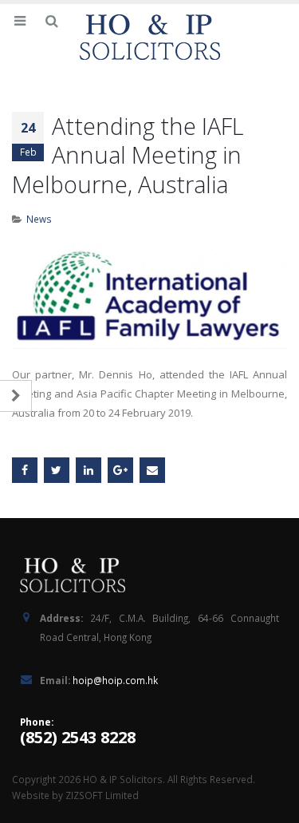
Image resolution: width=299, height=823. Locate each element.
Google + (120, 470)
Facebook (24, 470)
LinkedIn (88, 470)
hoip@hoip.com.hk (115, 680)
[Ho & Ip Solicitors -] (150, 37)
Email (152, 470)
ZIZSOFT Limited (102, 795)
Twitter (56, 470)
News (39, 218)
